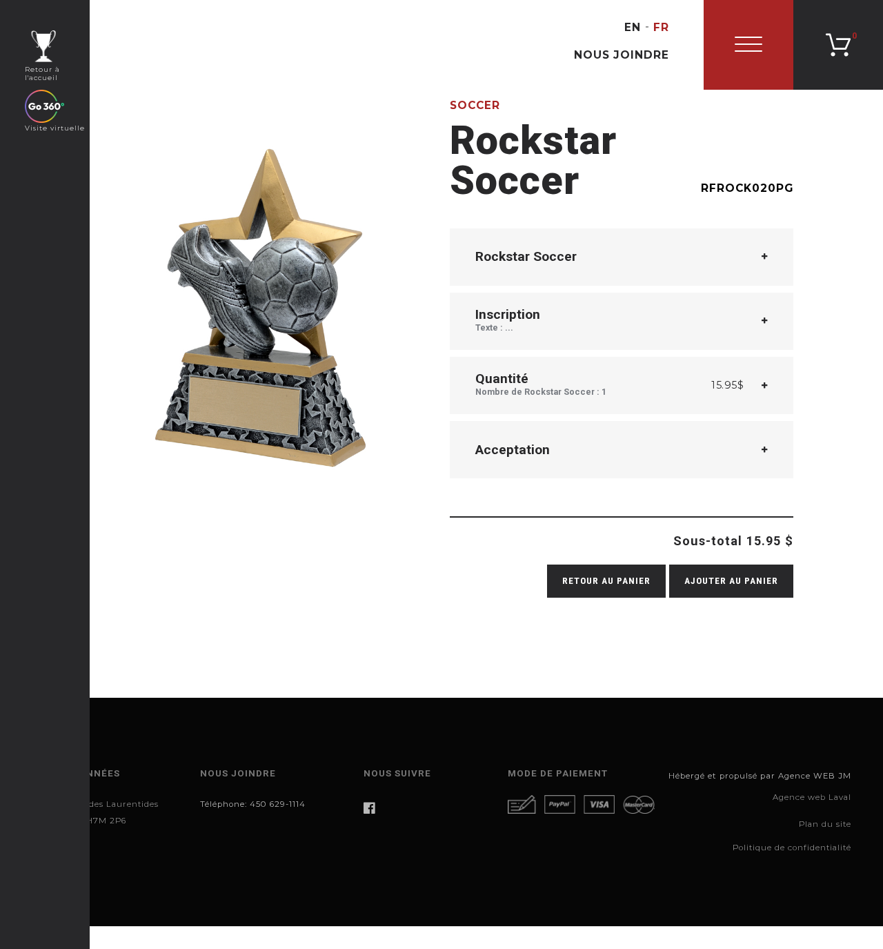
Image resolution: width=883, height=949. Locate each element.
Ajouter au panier (731, 581)
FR (661, 27)
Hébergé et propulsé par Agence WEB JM (759, 776)
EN (632, 27)
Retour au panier (606, 581)
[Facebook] (429, 807)
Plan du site (825, 824)
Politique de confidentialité (792, 847)
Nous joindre (621, 54)
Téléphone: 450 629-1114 (253, 804)
